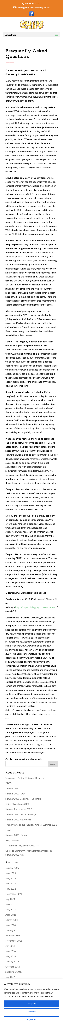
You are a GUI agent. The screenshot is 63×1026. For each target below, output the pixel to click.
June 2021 (10, 904)
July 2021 (10, 899)
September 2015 (13, 971)
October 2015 (12, 966)
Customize (31, 1011)
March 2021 (11, 919)
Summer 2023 (12, 788)
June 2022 (10, 883)
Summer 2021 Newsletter (18, 819)
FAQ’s (8, 783)
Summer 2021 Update (16, 835)
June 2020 (10, 925)
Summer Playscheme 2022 (18, 809)
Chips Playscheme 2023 (17, 803)
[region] (31, 1002)
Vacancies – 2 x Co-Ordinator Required (24, 777)
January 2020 (12, 930)
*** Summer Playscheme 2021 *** (22, 845)
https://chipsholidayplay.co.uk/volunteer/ (35, 607)
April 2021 (10, 914)
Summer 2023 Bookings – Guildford (23, 798)
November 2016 (13, 940)
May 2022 (10, 888)
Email (8, 829)
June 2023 (10, 873)
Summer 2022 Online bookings (20, 814)
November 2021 (13, 893)
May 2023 (10, 878)
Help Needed (12, 840)
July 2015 (10, 977)
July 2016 (10, 945)
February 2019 (12, 935)
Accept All (31, 1003)
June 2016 (10, 951)
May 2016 (10, 956)
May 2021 (10, 909)
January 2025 (12, 867)
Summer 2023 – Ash (15, 793)
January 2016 (12, 961)
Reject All (31, 1019)
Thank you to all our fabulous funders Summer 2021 (31, 824)
